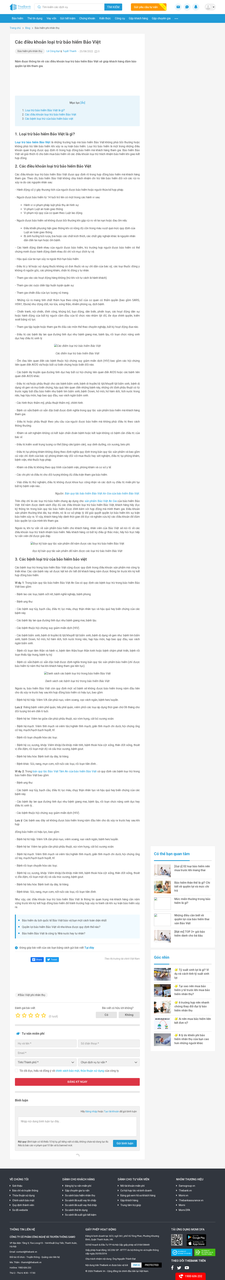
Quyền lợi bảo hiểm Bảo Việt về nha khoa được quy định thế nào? (61, 927)
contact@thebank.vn (26, 1251)
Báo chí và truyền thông (25, 1190)
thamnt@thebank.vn (31, 1262)
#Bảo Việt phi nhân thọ (31, 995)
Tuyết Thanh (69, 51)
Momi (182, 1205)
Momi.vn (183, 1195)
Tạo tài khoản (112, 1111)
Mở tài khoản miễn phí (132, 1185)
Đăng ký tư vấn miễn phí (78, 1185)
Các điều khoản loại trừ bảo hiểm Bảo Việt (50, 114)
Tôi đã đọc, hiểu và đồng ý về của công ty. (69, 1070)
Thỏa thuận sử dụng (23, 1195)
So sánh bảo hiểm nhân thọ (80, 1195)
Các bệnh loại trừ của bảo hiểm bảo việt (49, 118)
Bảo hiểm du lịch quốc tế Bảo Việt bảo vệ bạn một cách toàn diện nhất (64, 920)
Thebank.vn (185, 1190)
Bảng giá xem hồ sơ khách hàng (137, 1195)
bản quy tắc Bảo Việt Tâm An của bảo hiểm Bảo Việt (65, 771)
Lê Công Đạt (53, 51)
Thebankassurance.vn (191, 1200)
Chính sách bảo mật (23, 1200)
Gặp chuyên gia (161, 18)
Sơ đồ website (20, 1210)
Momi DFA (184, 1210)
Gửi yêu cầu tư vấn (146, 7)
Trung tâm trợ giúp (130, 1205)
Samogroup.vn (187, 1185)
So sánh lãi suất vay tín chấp (80, 1200)
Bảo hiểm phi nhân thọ (30, 51)
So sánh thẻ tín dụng (76, 1210)
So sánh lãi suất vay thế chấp (81, 1205)
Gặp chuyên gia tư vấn (77, 1190)
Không (129, 1015)
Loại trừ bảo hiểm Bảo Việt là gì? (45, 110)
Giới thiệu (17, 1185)
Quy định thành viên (23, 1205)
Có (106, 1015)
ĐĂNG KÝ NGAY (77, 1081)
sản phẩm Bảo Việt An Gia (101, 501)
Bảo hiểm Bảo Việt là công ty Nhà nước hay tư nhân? (53, 933)
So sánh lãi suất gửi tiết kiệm (80, 1214)
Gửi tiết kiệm (67, 18)
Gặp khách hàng (138, 18)
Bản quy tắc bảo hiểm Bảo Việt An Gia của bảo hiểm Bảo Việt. (102, 493)
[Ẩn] (83, 102)
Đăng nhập (91, 1111)
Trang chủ (15, 28)
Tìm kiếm (113, 7)
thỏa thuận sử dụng (93, 1070)
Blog (27, 28)
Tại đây (89, 947)
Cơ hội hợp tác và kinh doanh (136, 1190)
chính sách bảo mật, (68, 1070)
